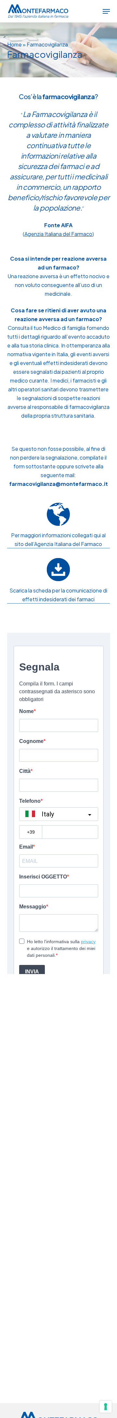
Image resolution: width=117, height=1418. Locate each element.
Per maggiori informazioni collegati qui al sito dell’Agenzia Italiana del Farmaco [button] (58, 539)
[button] (106, 11)
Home (14, 44)
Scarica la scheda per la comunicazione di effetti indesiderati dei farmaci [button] (58, 595)
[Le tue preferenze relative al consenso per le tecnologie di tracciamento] (105, 1406)
